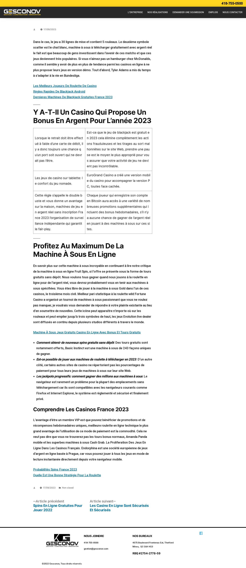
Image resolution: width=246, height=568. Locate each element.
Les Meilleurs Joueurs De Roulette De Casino (65, 86)
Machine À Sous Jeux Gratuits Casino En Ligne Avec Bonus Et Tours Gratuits (87, 332)
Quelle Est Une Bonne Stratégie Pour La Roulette (67, 475)
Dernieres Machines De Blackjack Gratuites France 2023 (73, 97)
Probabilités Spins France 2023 (55, 469)
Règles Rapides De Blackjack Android (59, 91)
